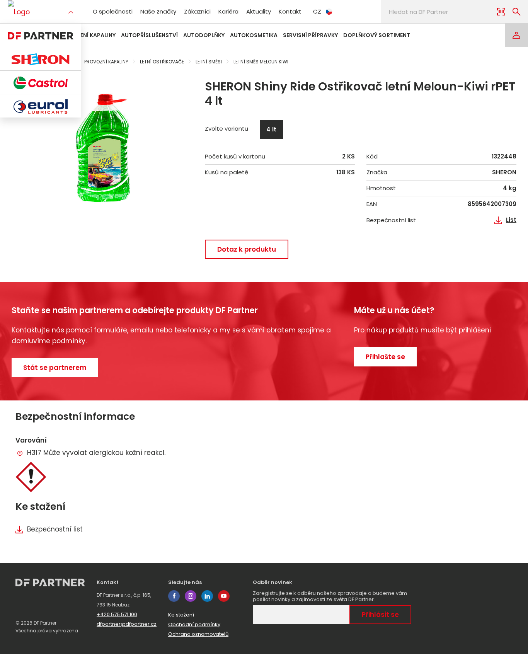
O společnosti (113, 11)
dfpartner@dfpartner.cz (127, 624)
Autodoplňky (204, 35)
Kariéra (228, 11)
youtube (224, 596)
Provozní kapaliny (88, 35)
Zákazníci (197, 11)
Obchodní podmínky (194, 624)
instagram (190, 596)
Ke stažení (181, 614)
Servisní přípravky (310, 35)
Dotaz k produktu (246, 249)
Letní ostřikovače (162, 61)
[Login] (516, 35)
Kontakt (290, 11)
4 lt (271, 129)
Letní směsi (209, 61)
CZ (317, 11)
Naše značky (158, 11)
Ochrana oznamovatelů (198, 634)
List (511, 220)
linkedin (207, 596)
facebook (174, 596)
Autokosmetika (254, 35)
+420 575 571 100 (117, 614)
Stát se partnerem (55, 367)
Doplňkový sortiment (376, 35)
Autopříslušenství (149, 35)
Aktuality (258, 11)
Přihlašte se (385, 356)
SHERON (504, 172)
